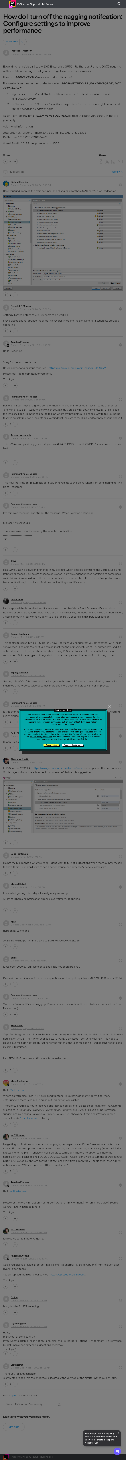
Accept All (51, 745)
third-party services (41, 737)
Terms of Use (79, 734)
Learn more (69, 724)
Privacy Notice (56, 734)
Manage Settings (72, 745)
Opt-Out (84, 739)
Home (12, 4)
